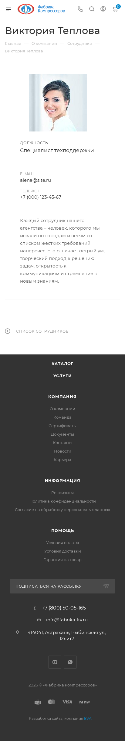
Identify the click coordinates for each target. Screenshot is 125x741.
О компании (62, 408)
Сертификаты (62, 425)
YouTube (54, 662)
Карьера (62, 459)
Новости (62, 451)
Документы (62, 434)
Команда (62, 417)
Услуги (62, 375)
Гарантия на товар (62, 559)
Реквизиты (62, 492)
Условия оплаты (62, 542)
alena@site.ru (35, 180)
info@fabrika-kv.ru (67, 620)
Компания (62, 396)
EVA (88, 718)
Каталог (63, 363)
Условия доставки (62, 551)
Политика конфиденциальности (62, 501)
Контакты (62, 442)
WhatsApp (70, 662)
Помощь (62, 530)
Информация (62, 480)
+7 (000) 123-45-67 (40, 197)
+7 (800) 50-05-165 (64, 608)
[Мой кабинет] (103, 9)
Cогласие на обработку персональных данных (62, 509)
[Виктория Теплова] (58, 102)
